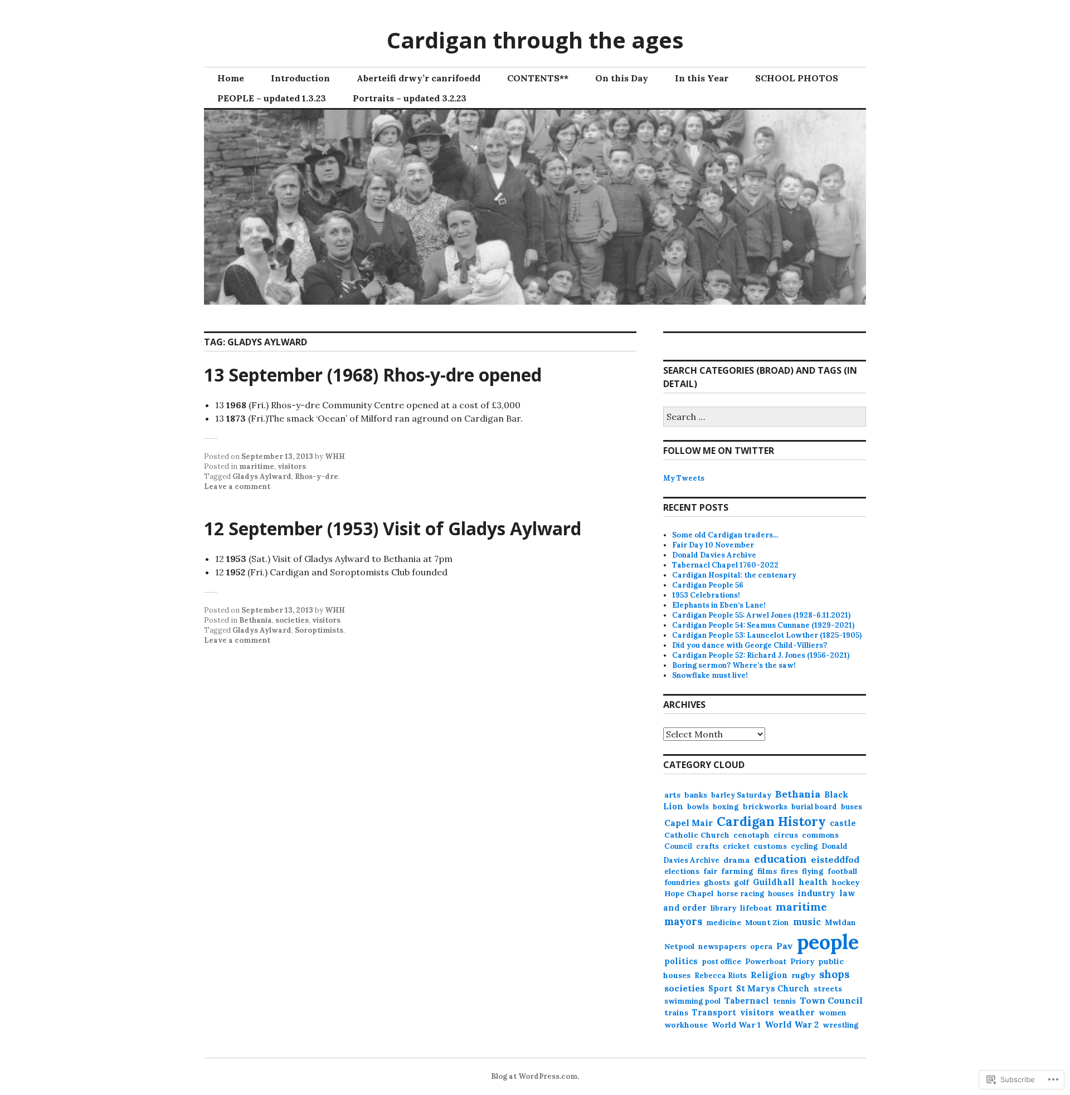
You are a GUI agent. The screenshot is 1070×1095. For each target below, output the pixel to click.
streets (828, 989)
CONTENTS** (537, 78)
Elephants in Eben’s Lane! (719, 605)
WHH (335, 456)
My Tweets (683, 478)
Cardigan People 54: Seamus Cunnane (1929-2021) (763, 625)
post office (721, 961)
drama (736, 860)
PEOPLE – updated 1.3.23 (271, 98)
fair (710, 871)
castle (843, 823)
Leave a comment (237, 486)
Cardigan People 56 (707, 585)
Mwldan (840, 922)
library (723, 908)
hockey (845, 882)
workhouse (686, 1025)
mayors (683, 921)
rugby (803, 975)
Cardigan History (771, 821)
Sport (720, 989)
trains (676, 1013)
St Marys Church (773, 988)
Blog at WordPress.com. (535, 1076)
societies (292, 620)
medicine (723, 922)
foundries (682, 882)
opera (761, 946)
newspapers (722, 946)
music (807, 921)
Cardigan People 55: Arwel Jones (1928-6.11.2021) (761, 615)
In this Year (701, 78)
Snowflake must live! (710, 675)
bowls (698, 807)
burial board (814, 807)
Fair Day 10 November (713, 545)
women (833, 1013)
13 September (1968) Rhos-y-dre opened (373, 375)
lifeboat (756, 908)
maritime (256, 466)
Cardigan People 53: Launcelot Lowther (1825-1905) (767, 635)
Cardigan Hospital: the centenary (734, 575)
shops (834, 974)
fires (789, 871)
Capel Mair (688, 822)
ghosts (717, 882)
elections (681, 871)
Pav (784, 945)
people (828, 942)
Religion (769, 975)
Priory (802, 961)
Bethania (255, 620)
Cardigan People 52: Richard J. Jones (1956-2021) (760, 655)
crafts (707, 846)
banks (695, 795)
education (780, 859)
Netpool (679, 946)
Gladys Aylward (261, 476)
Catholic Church (696, 835)
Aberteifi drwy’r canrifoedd (418, 78)
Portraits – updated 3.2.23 (409, 98)
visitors (292, 466)
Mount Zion (767, 922)
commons (820, 835)
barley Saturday (741, 795)
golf (741, 882)
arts (672, 795)
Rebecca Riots (720, 975)
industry (816, 893)
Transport (714, 1013)
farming (737, 871)
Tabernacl (746, 1000)
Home (230, 78)
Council (678, 846)
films (767, 871)
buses (851, 807)
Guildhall (774, 882)
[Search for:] (764, 417)
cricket (736, 846)
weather (796, 1012)
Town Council (831, 1000)
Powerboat (765, 961)
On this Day (621, 78)
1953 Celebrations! (706, 595)
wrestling (840, 1025)
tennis (784, 1001)
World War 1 (736, 1025)
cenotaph (751, 835)
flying (813, 871)
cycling (804, 846)
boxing (726, 806)
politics (681, 961)
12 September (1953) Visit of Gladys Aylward (392, 528)
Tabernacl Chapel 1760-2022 (725, 565)
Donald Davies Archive (714, 555)
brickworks (765, 806)
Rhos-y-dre (316, 476)
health (813, 882)
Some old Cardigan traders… (725, 535)
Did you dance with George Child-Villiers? (749, 645)
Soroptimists (319, 630)
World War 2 (792, 1024)
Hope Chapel (688, 893)
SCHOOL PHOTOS (796, 78)
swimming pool (692, 1001)
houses (781, 893)
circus (786, 835)
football (842, 871)
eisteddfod (835, 859)
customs (770, 846)
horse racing (740, 893)
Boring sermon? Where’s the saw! (734, 665)
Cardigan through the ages (535, 40)
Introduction (300, 78)
